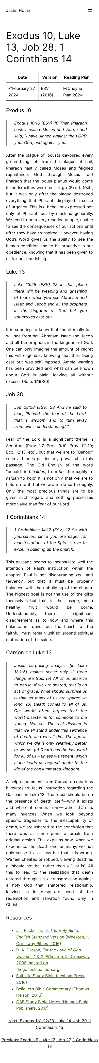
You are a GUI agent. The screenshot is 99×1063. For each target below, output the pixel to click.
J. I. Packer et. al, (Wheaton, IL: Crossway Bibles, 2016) (53, 937)
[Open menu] (90, 10)
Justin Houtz (18, 10)
